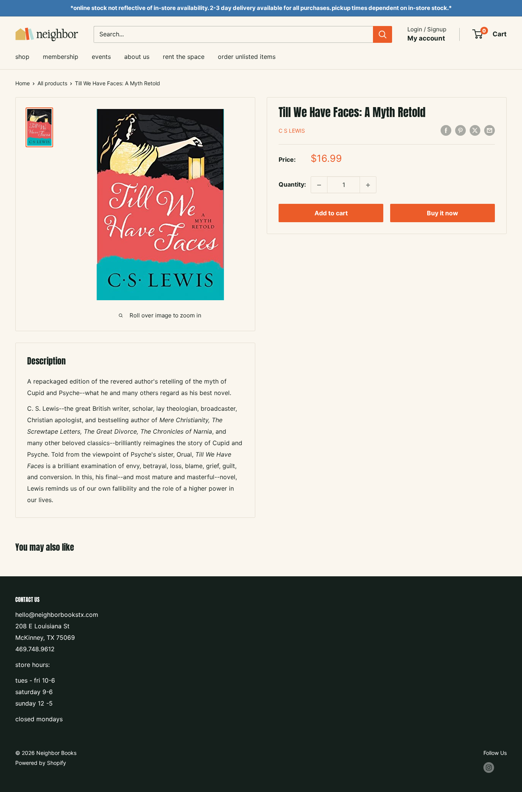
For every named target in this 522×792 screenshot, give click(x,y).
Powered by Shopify (40, 762)
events (101, 56)
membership (60, 56)
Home (22, 83)
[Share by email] (489, 130)
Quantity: (292, 185)
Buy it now (442, 213)
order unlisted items (247, 56)
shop (22, 56)
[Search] (382, 34)
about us (136, 56)
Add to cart (331, 213)
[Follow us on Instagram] (488, 767)
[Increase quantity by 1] (368, 185)
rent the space (183, 56)
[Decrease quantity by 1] (319, 185)
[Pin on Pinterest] (460, 130)
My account (426, 38)
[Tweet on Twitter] (475, 130)
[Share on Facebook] (446, 130)
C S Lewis (292, 130)
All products (52, 83)
